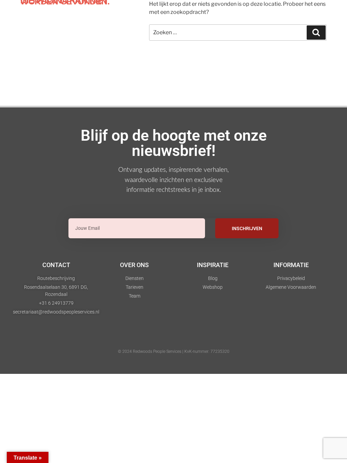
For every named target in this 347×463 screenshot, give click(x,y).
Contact (56, 264)
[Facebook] (183, 338)
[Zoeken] (316, 32)
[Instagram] (164, 338)
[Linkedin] (146, 338)
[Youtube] (202, 338)
